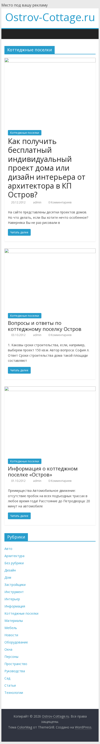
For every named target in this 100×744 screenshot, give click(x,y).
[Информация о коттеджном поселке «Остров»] (50, 389)
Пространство (15, 664)
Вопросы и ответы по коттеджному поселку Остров (44, 325)
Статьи (10, 685)
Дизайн (10, 570)
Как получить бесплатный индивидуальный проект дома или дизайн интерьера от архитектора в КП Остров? (46, 167)
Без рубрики (14, 563)
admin (37, 202)
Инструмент (14, 592)
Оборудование (16, 642)
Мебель (10, 628)
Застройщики (15, 584)
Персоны (11, 656)
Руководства (14, 671)
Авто (8, 548)
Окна (8, 649)
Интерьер (12, 599)
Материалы (13, 620)
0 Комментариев (59, 202)
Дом (7, 577)
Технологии (13, 692)
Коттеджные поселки (24, 133)
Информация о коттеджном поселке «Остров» (43, 471)
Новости (11, 635)
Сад (7, 678)
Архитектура (14, 556)
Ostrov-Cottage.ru (50, 17)
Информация (14, 606)
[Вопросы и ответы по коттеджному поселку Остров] (50, 251)
